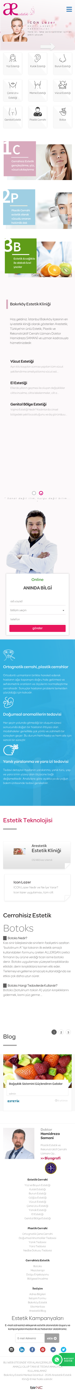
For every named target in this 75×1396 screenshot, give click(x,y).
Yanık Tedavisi (37, 1223)
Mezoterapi (38, 1251)
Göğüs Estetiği (38, 1178)
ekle (50, 1318)
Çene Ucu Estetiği (37, 1186)
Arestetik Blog (37, 1291)
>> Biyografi (51, 1139)
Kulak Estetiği (37, 1170)
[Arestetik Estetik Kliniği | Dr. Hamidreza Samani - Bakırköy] (18, 7)
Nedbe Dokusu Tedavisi (37, 1231)
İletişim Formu (37, 1279)
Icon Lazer (22, 882)
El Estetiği (18, 383)
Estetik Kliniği (46, 851)
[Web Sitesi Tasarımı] (37, 1368)
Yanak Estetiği (37, 1191)
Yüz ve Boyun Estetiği (37, 1166)
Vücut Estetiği (22, 361)
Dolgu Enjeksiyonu (37, 1255)
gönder (37, 628)
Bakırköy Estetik (37, 1283)
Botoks (18, 928)
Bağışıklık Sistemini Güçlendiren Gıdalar (36, 1064)
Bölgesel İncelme (37, 1259)
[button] (34, 493)
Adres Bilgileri (37, 1275)
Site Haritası (37, 1287)
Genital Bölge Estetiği (28, 404)
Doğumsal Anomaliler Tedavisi (37, 1219)
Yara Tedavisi (37, 1227)
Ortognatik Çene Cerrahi (37, 1214)
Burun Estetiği (37, 1174)
